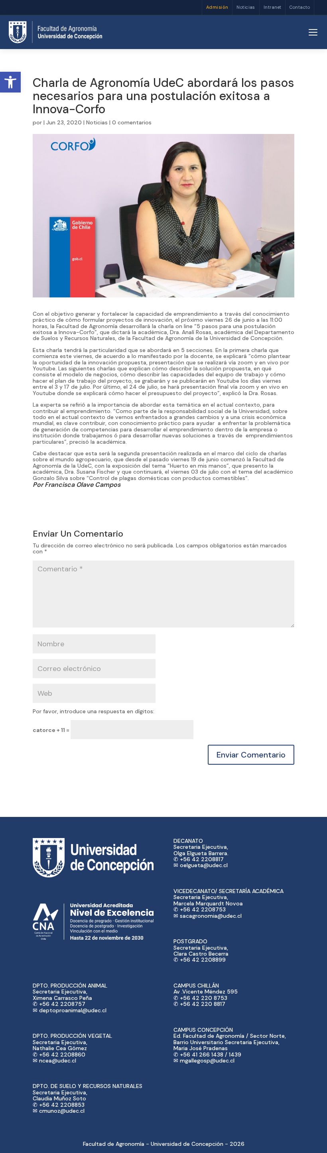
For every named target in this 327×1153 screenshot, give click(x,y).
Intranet (273, 7)
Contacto (300, 7)
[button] (10, 82)
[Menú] (313, 32)
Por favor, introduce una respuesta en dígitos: (93, 711)
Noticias (245, 7)
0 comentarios (132, 122)
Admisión (217, 7)
